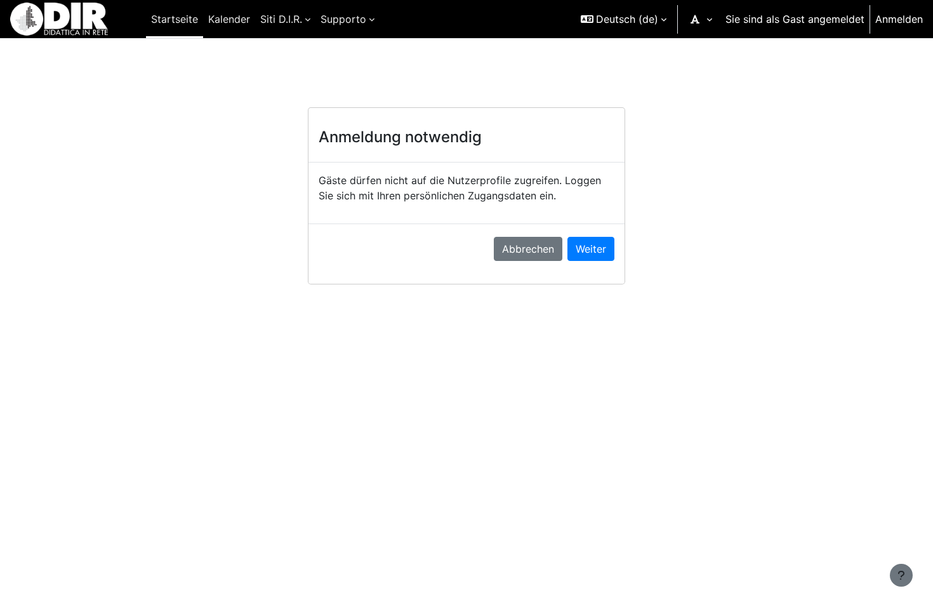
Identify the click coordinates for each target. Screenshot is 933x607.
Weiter (591, 249)
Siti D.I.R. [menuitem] (281, 19)
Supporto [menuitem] (343, 19)
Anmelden (899, 19)
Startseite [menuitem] (174, 19)
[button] (623, 19)
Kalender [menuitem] (229, 19)
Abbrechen (528, 249)
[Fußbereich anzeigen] (901, 575)
